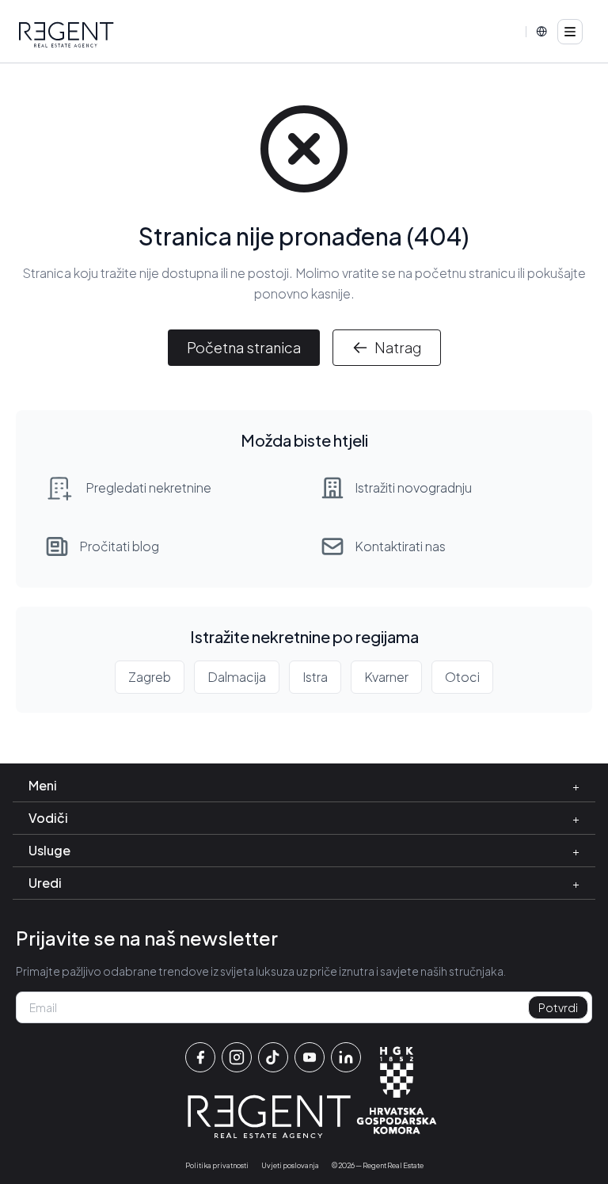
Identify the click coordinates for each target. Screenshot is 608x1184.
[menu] (570, 31)
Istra (315, 676)
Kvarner (386, 676)
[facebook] (200, 1057)
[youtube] (309, 1057)
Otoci (462, 676)
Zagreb (149, 676)
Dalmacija (236, 676)
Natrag (397, 347)
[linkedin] (346, 1057)
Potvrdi (558, 1007)
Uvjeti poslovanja (290, 1165)
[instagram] (237, 1057)
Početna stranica (244, 347)
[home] (66, 35)
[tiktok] (273, 1057)
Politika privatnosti (217, 1165)
